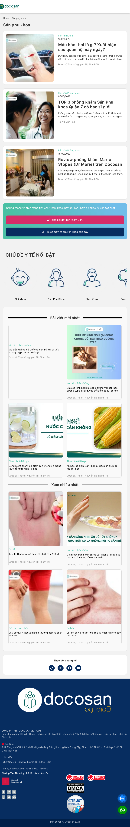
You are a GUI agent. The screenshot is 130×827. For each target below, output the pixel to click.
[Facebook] (69, 668)
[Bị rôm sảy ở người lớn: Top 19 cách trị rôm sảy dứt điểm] (94, 597)
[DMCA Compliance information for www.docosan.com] (75, 792)
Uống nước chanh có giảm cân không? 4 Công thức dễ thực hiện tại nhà (35, 467)
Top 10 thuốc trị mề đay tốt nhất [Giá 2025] (34, 554)
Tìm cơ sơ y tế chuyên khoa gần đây (66, 231)
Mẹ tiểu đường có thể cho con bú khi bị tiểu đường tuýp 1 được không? (34, 351)
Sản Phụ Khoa (65, 35)
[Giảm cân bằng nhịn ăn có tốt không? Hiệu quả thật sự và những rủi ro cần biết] (94, 519)
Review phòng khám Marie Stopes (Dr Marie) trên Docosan (90, 162)
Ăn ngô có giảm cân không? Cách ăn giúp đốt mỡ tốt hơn (93, 467)
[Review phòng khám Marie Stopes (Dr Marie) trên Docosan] (30, 172)
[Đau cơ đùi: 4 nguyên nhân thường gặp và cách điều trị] (36, 597)
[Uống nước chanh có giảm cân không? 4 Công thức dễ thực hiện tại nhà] (36, 430)
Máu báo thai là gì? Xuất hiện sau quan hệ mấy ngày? (87, 47)
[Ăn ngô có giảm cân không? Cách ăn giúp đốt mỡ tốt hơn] (94, 430)
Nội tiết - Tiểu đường (20, 345)
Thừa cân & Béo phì (19, 461)
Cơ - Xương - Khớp (19, 628)
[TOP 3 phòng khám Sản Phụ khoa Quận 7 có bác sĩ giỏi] (30, 115)
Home (6, 18)
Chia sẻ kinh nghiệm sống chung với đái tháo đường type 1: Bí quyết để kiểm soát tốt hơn (92, 389)
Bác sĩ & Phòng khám (69, 93)
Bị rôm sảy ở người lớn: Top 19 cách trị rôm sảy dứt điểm (94, 634)
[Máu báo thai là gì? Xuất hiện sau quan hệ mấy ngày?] (30, 58)
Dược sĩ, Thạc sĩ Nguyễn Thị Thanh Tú (78, 64)
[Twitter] (9, 797)
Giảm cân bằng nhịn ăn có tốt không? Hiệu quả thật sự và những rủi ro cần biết (93, 556)
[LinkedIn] (9, 792)
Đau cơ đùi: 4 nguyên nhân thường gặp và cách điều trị (35, 634)
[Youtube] (78, 668)
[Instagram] (61, 668)
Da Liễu (12, 549)
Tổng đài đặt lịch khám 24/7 (66, 219)
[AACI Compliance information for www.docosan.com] (75, 812)
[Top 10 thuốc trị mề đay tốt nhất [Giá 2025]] (36, 519)
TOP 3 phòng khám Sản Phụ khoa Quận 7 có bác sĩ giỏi (85, 104)
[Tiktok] (52, 668)
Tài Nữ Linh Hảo (66, 121)
